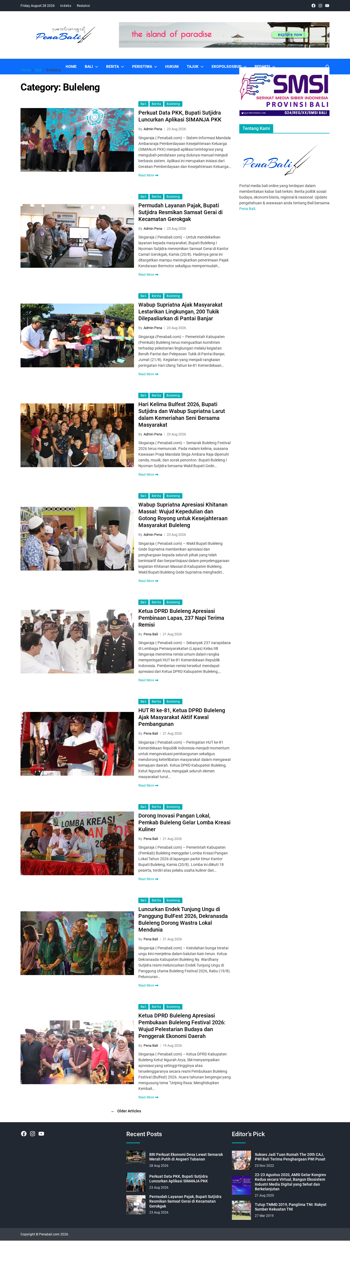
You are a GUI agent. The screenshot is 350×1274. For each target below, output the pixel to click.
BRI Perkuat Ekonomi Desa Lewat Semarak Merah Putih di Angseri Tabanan (186, 1157)
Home (71, 66)
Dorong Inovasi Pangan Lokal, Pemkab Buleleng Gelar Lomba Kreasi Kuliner (184, 822)
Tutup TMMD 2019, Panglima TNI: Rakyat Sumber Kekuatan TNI (290, 1207)
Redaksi (83, 6)
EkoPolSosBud (226, 66)
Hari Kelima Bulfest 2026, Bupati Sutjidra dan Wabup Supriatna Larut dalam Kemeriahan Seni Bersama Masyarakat (181, 414)
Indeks (65, 6)
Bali (89, 66)
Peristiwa (142, 66)
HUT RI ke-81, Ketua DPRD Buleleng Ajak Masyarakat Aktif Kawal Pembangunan (181, 717)
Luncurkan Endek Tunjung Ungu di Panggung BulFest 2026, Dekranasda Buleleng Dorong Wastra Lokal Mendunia (183, 919)
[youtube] (327, 5)
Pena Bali (151, 634)
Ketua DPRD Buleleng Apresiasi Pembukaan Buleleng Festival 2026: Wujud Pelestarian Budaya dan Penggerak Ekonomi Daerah (181, 1025)
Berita (112, 66)
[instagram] (320, 5)
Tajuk (193, 66)
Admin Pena (153, 129)
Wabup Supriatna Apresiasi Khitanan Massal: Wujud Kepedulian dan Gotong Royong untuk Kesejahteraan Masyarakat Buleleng (183, 514)
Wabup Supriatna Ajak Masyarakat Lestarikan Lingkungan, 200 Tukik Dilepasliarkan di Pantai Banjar (180, 311)
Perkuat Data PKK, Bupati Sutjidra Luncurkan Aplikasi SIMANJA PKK (179, 116)
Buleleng (173, 104)
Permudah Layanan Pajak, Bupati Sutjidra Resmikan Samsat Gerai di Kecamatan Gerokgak (180, 212)
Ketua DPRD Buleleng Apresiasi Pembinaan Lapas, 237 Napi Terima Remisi (181, 618)
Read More (146, 175)
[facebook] (313, 5)
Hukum (172, 66)
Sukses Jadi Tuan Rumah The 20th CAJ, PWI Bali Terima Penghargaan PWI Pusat (290, 1157)
